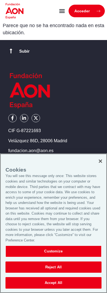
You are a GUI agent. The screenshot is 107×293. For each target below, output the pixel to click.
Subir (24, 51)
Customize (53, 251)
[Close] (100, 161)
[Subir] (11, 51)
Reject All (53, 267)
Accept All (53, 283)
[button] (62, 11)
